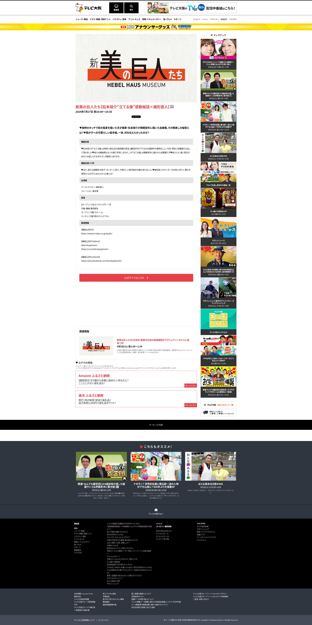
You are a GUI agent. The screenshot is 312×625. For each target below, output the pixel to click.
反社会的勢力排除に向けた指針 (143, 607)
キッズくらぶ (201, 540)
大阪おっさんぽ (112, 545)
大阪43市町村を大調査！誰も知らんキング (122, 540)
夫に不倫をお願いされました (117, 531)
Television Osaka (215, 620)
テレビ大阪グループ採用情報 (84, 602)
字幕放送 (106, 596)
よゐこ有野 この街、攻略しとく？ (118, 542)
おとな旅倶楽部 (203, 526)
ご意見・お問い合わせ (201, 599)
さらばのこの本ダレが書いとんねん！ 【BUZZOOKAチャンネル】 (129, 567)
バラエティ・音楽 (80, 536)
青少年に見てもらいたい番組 (113, 599)
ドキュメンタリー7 (113, 556)
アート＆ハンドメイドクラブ (206, 537)
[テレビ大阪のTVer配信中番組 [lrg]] (192, 13)
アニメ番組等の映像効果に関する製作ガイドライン (149, 604)
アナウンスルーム (162, 533)
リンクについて (103, 620)
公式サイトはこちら (134, 277)
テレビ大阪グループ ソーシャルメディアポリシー (210, 593)
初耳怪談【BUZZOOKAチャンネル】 (119, 564)
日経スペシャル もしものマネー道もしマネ (122, 559)
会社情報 (83, 593)
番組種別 (106, 602)
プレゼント (196, 19)
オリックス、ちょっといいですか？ (118, 537)
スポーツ (77, 547)
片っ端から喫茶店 (113, 562)
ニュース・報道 (79, 531)
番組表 (76, 523)
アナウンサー (214, 19)
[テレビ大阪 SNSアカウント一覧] (218, 408)
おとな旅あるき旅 (113, 581)
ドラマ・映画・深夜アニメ (83, 533)
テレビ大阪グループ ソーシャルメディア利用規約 (210, 596)
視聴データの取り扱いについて (142, 599)
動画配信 (224, 19)
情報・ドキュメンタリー (82, 542)
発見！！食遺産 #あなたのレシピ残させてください (124, 575)
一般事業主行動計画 (81, 610)
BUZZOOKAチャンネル (115, 534)
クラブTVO (232, 19)
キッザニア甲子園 (162, 539)
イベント (205, 19)
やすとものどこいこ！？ (115, 578)
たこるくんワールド (163, 536)
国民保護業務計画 (109, 604)
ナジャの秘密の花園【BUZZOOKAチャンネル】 (123, 523)
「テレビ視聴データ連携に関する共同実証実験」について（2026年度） (156, 602)
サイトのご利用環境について (84, 620)
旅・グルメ (77, 544)
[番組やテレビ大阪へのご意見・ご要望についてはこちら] (218, 415)
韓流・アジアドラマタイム (206, 531)
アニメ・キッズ (79, 539)
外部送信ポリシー (137, 596)
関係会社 (77, 596)
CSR (75, 604)
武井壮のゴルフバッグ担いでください (120, 548)
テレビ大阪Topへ (156, 513)
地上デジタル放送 (109, 593)
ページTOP (157, 424)
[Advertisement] (136, 305)
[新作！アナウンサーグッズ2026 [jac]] (156, 27)
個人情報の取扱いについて (141, 593)
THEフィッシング (113, 583)
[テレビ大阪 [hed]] (89, 7)
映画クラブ (201, 534)
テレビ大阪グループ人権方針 (84, 607)
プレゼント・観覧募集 (164, 526)
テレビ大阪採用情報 (81, 599)
